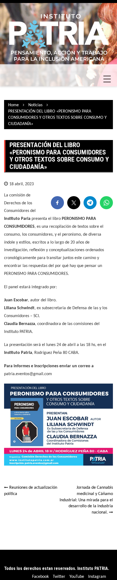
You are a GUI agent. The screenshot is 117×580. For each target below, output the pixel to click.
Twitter (59, 577)
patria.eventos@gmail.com (28, 374)
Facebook (40, 577)
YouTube (76, 577)
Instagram (97, 577)
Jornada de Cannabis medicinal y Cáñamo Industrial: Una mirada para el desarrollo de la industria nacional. (86, 500)
